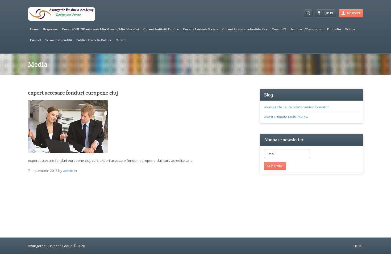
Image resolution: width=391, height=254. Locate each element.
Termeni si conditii (58, 40)
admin (68, 170)
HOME (358, 246)
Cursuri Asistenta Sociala (200, 29)
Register (353, 12)
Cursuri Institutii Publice (161, 29)
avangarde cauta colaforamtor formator (296, 107)
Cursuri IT (279, 29)
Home (34, 29)
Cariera (121, 40)
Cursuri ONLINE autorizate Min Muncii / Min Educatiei (100, 29)
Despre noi (50, 29)
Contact (35, 40)
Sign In (327, 12)
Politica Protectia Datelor (93, 40)
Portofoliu (334, 29)
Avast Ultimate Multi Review (286, 117)
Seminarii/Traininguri (306, 29)
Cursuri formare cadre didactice (245, 29)
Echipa (350, 29)
